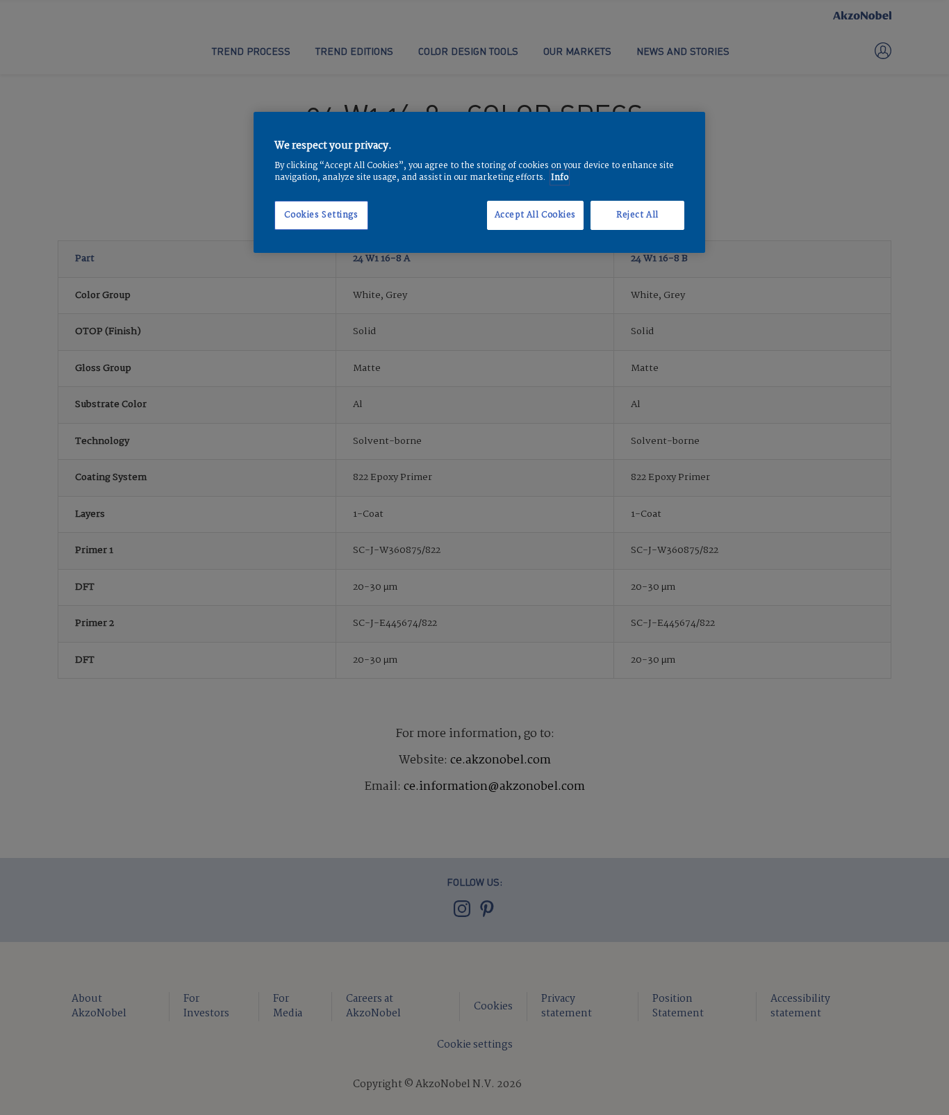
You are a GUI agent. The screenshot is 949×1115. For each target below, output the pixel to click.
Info (559, 177)
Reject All (637, 215)
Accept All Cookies (535, 215)
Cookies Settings (321, 215)
